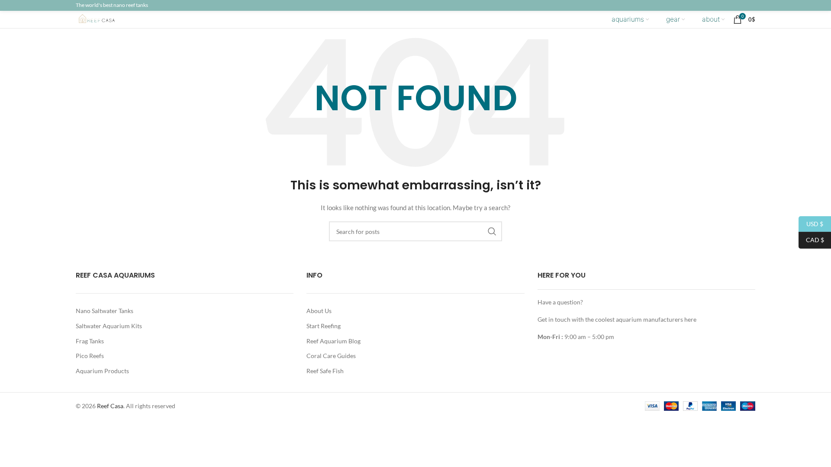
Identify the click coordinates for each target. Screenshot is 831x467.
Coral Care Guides (331, 355)
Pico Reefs (90, 355)
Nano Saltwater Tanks (104, 310)
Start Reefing (323, 325)
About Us (319, 310)
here (690, 319)
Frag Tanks (90, 341)
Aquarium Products (102, 370)
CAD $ (811, 240)
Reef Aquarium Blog (333, 341)
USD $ (811, 223)
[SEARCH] (492, 231)
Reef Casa (110, 405)
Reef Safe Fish (325, 370)
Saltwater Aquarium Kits (109, 325)
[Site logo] (104, 18)
